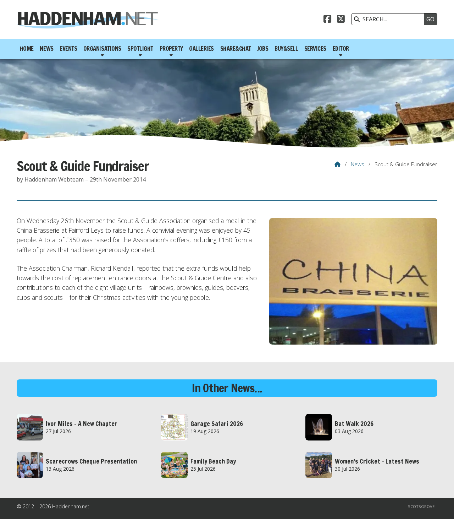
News (357, 164)
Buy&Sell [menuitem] (286, 48)
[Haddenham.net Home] (88, 19)
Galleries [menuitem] (201, 48)
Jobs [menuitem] (262, 48)
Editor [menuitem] (341, 48)
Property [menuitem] (171, 48)
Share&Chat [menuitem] (235, 48)
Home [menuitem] (27, 48)
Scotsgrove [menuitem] (421, 506)
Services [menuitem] (315, 48)
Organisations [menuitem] (102, 48)
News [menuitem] (46, 48)
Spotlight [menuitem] (140, 48)
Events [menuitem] (68, 48)
